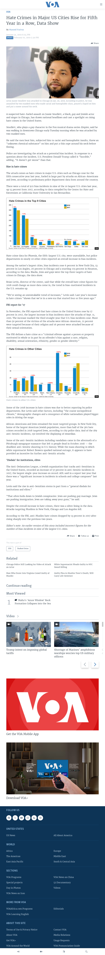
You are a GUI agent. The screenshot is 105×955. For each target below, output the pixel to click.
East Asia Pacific (14, 861)
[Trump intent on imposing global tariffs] (28, 634)
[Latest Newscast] (18, 951)
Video (10, 616)
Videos (57, 888)
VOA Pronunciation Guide (67, 945)
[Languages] (64, 951)
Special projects (14, 882)
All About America (63, 835)
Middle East (60, 856)
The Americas (13, 856)
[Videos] (41, 951)
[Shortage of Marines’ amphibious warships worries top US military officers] (76, 634)
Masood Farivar (16, 29)
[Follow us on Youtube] (21, 817)
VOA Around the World (18, 945)
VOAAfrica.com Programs (19, 909)
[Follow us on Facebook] (8, 817)
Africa (9, 851)
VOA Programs (13, 877)
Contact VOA (60, 929)
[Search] (86, 951)
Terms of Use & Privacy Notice (21, 929)
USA (8, 12)
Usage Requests (62, 940)
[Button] (95, 43)
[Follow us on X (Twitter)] (15, 817)
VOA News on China (64, 877)
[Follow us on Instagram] (27, 817)
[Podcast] (40, 817)
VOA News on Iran (15, 893)
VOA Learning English (17, 914)
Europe (57, 851)
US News (10, 835)
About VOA (11, 935)
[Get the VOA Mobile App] (52, 704)
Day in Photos (13, 888)
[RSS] (34, 817)
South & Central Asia (64, 861)
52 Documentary (62, 882)
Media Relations (62, 935)
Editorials (59, 909)
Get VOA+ (11, 940)
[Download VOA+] (52, 768)
